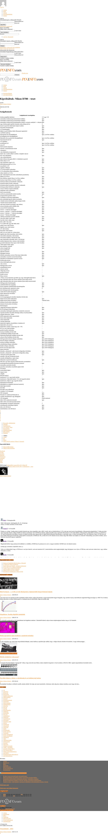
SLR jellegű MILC (8, 750)
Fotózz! (5, 15)
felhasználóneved (19, 21)
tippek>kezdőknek (7, 736)
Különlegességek (7, 430)
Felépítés (5, 424)
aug (22, 794)
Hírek (4, 11)
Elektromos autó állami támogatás (9, 788)
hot (4, 438)
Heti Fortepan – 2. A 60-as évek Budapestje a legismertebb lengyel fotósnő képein (26, 592)
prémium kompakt (7, 746)
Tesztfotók (5, 733)
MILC (4, 764)
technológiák (6, 730)
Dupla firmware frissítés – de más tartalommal (14, 566)
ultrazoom (5, 744)
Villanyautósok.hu (22, 773)
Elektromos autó (4, 785)
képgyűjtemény (7, 710)
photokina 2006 (7, 721)
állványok (5, 693)
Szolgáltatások (6, 426)
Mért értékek (6, 431)
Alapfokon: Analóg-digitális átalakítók (12, 614)
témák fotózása (7, 731)
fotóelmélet (6, 701)
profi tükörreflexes (7, 95)
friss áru (5, 707)
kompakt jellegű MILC (9, 748)
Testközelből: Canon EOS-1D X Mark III (16, 465)
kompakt (5, 743)
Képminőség (6, 428)
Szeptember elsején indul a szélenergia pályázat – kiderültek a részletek (21, 779)
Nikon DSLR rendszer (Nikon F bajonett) (13, 441)
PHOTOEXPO (7, 767)
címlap (4, 437)
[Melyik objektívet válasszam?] (8, 653)
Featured (5, 698)
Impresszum (6, 762)
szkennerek (6, 726)
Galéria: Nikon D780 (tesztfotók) (11, 568)
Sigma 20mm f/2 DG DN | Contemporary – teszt (21, 466)
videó (4, 738)
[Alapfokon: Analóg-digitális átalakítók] (8, 611)
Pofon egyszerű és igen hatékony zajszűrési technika (16, 635)
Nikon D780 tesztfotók (9, 448)
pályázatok (6, 720)
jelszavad (17, 23)
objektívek (5, 717)
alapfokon (5, 691)
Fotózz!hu (5, 765)
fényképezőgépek (7, 93)
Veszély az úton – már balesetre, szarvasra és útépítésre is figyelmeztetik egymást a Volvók (25, 782)
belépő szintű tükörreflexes (10, 751)
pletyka (5, 723)
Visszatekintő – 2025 (6, 829)
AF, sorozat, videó (7, 427)
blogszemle (6, 694)
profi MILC (6, 753)
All (4, 690)
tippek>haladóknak (8, 734)
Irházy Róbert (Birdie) (5, 104)
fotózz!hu (5, 706)
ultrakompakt (6, 741)
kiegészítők (6, 713)
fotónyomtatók (6, 703)
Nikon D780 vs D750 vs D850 (11, 570)
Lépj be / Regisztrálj (8, 37)
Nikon (4, 440)
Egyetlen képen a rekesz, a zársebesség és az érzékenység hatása (20, 678)
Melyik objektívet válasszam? (9, 657)
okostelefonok (6, 718)
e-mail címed (18, 30)
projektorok (6, 724)
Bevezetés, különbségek (9, 423)
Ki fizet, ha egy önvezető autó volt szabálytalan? (15, 776)
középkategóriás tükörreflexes (10, 754)
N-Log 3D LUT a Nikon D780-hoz (12, 567)
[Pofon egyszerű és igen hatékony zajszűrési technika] (8, 632)
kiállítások (5, 711)
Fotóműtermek (6, 770)
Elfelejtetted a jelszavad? (6, 26)
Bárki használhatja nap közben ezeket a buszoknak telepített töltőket (20, 777)
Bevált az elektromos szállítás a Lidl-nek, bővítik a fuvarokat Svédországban (22, 780)
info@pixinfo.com (10, 808)
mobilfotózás (6, 716)
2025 (4, 795)
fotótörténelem (6, 704)
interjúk (5, 708)
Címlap (5, 10)
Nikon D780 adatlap (8, 447)
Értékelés (5, 433)
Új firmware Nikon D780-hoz (10, 564)
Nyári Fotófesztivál (8, 768)
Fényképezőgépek (7, 14)
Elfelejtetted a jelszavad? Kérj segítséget (10, 47)
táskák (4, 728)
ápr (14, 795)
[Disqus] (54, 496)
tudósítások (6, 737)
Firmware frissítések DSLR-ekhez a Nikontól (14, 563)
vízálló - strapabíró (7, 747)
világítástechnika (7, 740)
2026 (4, 794)
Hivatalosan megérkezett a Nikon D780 (13, 571)
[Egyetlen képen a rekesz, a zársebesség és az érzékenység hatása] (8, 675)
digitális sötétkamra (8, 696)
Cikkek (5, 13)
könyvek (5, 714)
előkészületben (7, 697)
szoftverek (5, 727)
